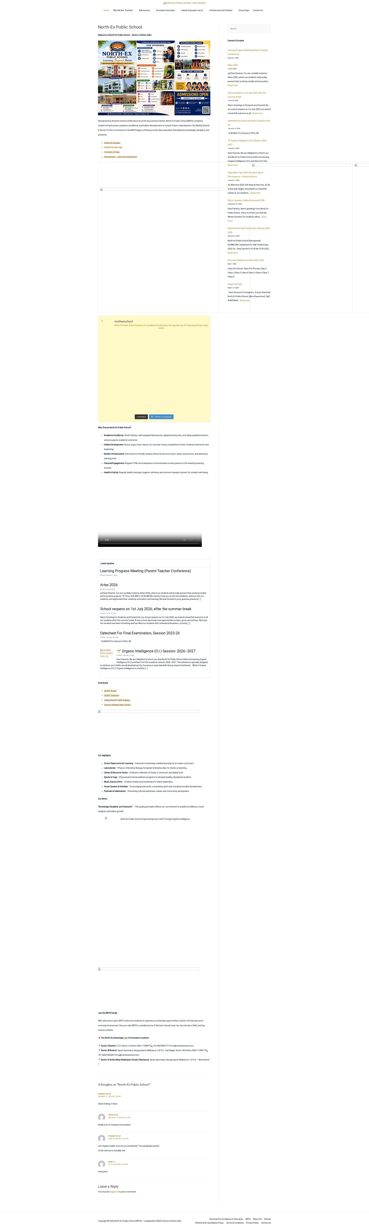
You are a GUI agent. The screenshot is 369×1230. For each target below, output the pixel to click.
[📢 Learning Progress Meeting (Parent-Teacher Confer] (195, 357)
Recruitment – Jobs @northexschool (120, 156)
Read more (233, 85)
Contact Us (258, 10)
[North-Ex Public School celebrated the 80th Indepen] (195, 341)
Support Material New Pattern (117, 704)
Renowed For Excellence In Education (226, 1219)
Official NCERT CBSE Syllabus (117, 700)
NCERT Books (110, 690)
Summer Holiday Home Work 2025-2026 (246, 260)
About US (257, 1219)
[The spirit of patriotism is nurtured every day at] (168, 373)
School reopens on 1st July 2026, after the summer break (145, 609)
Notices (267, 1219)
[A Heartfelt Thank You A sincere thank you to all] (113, 404)
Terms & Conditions (235, 1223)
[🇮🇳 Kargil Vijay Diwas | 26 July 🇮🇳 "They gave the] (141, 388)
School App (244, 10)
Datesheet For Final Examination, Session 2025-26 (140, 633)
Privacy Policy (252, 1223)
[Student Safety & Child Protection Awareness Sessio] (168, 388)
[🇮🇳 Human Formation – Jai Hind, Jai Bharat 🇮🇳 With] (113, 373)
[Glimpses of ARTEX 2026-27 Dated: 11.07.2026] (141, 404)
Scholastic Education (165, 10)
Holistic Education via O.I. (192, 10)
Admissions (144, 10)
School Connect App (113, 147)
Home (106, 10)
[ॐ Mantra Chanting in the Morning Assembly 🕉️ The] (195, 404)
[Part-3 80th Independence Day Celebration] (141, 341)
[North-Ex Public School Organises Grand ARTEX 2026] (168, 404)
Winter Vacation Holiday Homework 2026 (246, 200)
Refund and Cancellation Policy (209, 1223)
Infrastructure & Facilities (221, 10)
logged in (114, 1192)
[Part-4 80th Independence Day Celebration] (113, 341)
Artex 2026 (109, 585)
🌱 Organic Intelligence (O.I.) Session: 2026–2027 (156, 651)
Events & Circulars (112, 142)
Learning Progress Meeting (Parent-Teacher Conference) (145, 571)
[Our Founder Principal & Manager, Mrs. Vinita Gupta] (195, 388)
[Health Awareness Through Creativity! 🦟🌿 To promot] (113, 388)
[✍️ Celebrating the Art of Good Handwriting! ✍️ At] (168, 357)
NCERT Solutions (111, 695)
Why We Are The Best (123, 10)
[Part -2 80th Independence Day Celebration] (168, 341)
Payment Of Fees (111, 152)
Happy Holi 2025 (235, 284)
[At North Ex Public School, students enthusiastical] (141, 373)
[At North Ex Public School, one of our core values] (195, 373)
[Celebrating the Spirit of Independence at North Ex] (141, 357)
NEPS (248, 1219)
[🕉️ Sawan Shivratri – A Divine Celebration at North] (113, 357)
